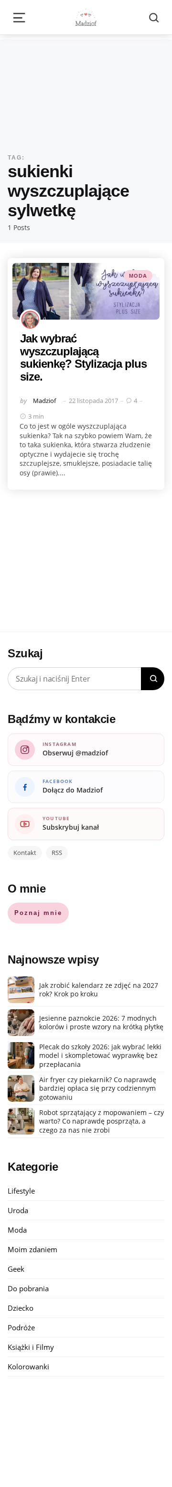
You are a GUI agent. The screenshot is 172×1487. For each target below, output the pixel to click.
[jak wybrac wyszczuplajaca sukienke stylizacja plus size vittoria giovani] (86, 291)
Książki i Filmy (31, 1347)
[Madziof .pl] (86, 17)
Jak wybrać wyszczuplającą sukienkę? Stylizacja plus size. (83, 357)
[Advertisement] (86, 89)
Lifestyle (21, 1191)
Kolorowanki (28, 1366)
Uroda (18, 1210)
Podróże (21, 1327)
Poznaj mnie (38, 912)
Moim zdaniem (32, 1249)
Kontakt (24, 852)
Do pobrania (28, 1288)
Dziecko (20, 1308)
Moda (138, 276)
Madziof (44, 400)
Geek (16, 1269)
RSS (57, 852)
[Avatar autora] (30, 319)
